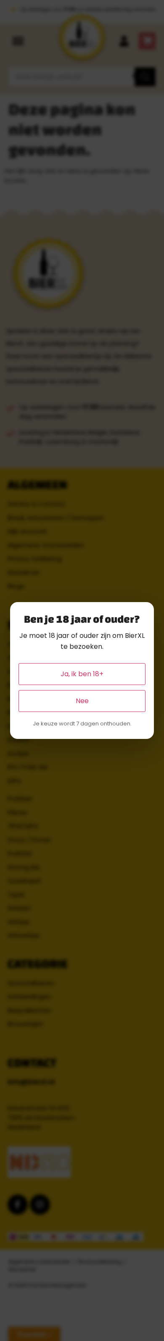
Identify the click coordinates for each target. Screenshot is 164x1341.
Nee (82, 701)
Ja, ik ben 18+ (82, 674)
